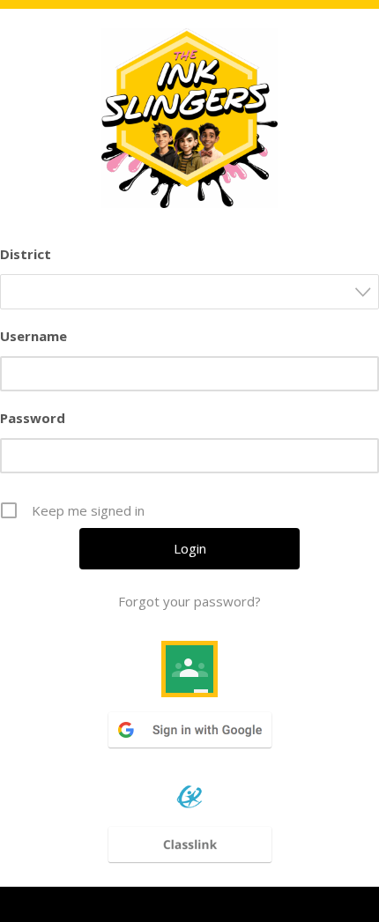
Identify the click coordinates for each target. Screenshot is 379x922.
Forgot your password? (189, 601)
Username (33, 336)
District (25, 254)
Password (32, 418)
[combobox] (189, 291)
